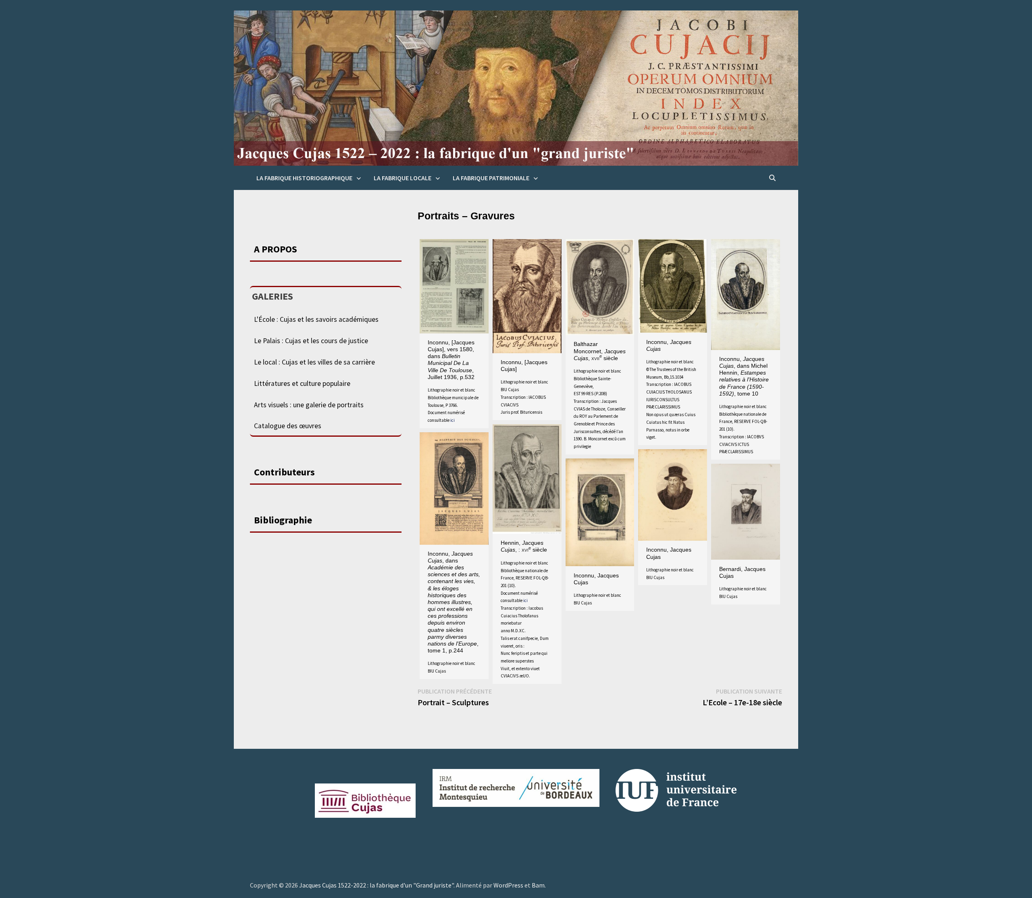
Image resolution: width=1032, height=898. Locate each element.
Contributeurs (284, 472)
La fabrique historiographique (304, 178)
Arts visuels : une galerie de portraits (309, 404)
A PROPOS (275, 249)
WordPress (508, 885)
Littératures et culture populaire (302, 383)
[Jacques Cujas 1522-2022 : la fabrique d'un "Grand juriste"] (516, 87)
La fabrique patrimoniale (491, 178)
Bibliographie (283, 520)
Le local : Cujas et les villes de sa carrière (314, 362)
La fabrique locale (402, 178)
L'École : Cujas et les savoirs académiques (316, 319)
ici (452, 420)
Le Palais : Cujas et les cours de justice (311, 340)
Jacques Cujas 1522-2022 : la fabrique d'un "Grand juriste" (376, 885)
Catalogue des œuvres (287, 425)
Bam (538, 885)
